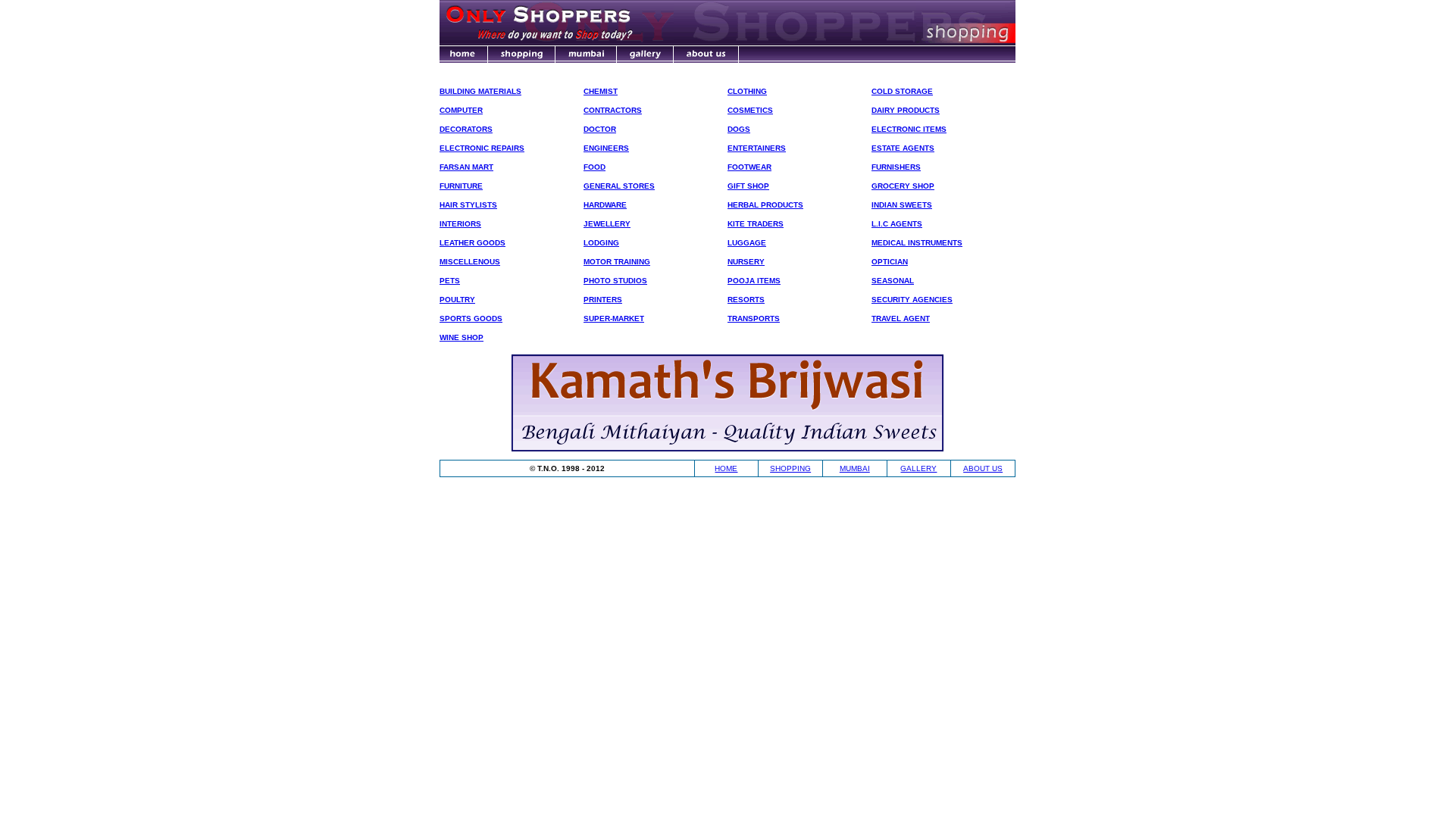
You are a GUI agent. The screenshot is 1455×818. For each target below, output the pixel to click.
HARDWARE (605, 205)
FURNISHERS (896, 167)
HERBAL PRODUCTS (765, 205)
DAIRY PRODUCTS (905, 110)
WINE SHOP (461, 337)
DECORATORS (466, 129)
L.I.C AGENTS (896, 224)
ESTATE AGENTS (902, 148)
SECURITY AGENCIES (912, 299)
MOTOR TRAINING (617, 262)
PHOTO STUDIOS (615, 280)
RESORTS (746, 299)
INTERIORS (460, 224)
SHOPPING (790, 468)
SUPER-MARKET (614, 318)
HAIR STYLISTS (468, 205)
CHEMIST (601, 91)
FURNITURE (461, 186)
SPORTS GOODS (471, 318)
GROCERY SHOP (902, 186)
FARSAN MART (466, 167)
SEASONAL (892, 280)
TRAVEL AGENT (900, 318)
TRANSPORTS (754, 318)
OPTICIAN (889, 262)
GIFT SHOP (748, 186)
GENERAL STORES (619, 186)
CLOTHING (747, 91)
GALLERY (918, 468)
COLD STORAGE (902, 91)
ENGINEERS (606, 148)
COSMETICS (750, 110)
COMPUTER (461, 110)
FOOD (594, 167)
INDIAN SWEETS (901, 205)
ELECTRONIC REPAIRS (482, 148)
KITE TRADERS (756, 224)
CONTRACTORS (613, 110)
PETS (450, 280)
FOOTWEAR (749, 167)
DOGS (739, 129)
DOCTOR (600, 129)
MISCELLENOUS (470, 262)
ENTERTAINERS (757, 148)
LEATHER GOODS (472, 243)
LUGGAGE (747, 243)
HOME (726, 468)
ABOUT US (983, 468)
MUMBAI (855, 468)
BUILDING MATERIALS (480, 91)
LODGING (601, 243)
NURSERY (746, 262)
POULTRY (457, 299)
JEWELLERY (607, 224)
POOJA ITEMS (754, 280)
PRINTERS (603, 299)
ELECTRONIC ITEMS (909, 129)
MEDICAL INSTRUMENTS (916, 243)
